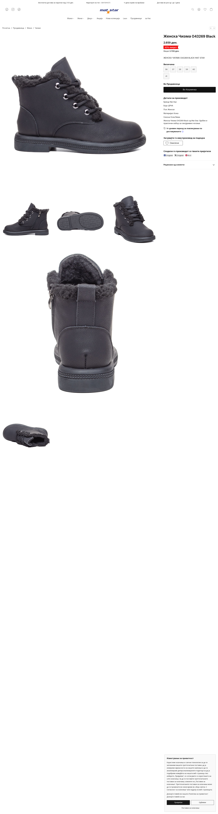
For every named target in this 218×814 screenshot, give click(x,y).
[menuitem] (210, 28)
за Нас (148, 18)
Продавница (18, 28)
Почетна (6, 28)
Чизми (38, 28)
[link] (190, 807)
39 (187, 69)
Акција (100, 18)
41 (166, 76)
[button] (109, 11)
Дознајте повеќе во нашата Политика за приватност (187, 794)
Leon (125, 18)
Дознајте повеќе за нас (176, 797)
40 (193, 69)
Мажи (70, 18)
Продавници (136, 18)
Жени (80, 18)
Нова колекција (113, 18)
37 (173, 69)
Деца (89, 18)
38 (180, 69)
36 (166, 69)
